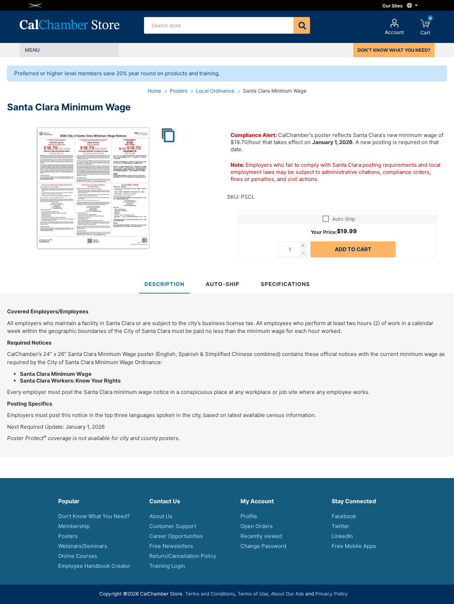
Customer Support (172, 526)
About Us (160, 516)
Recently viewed (261, 536)
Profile (248, 516)
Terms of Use (253, 594)
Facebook (344, 516)
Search (301, 25)
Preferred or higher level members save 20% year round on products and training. (117, 73)
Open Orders (256, 526)
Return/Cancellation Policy (182, 556)
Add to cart (353, 249)
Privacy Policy (331, 594)
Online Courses (77, 556)
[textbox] (218, 25)
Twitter (340, 526)
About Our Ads (287, 594)
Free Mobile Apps (354, 546)
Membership (74, 526)
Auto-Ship (343, 219)
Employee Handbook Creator (94, 565)
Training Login (167, 565)
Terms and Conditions (210, 594)
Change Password (263, 546)
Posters (68, 536)
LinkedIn (342, 536)
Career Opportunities (176, 536)
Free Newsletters (171, 546)
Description (164, 284)
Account (394, 32)
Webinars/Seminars (82, 546)
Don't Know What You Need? (94, 516)
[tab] (164, 284)
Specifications (285, 284)
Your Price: (324, 232)
